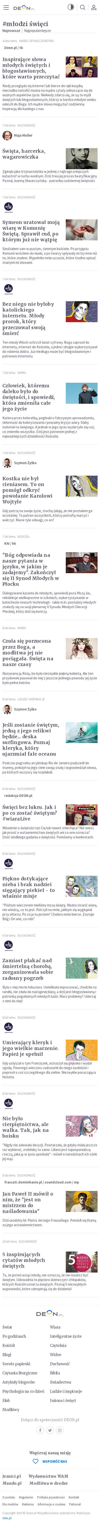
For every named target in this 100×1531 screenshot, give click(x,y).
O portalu (8, 1497)
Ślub (6, 1400)
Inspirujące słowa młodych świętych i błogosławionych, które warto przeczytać (31, 68)
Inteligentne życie (66, 1336)
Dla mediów (10, 1504)
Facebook (40, 1430)
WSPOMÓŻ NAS (54, 1461)
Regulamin (26, 1497)
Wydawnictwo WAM (48, 1476)
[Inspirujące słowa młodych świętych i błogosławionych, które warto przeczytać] (82, 66)
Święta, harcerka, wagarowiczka (23, 154)
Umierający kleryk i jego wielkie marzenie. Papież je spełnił (30, 1048)
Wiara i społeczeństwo (36, 41)
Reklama (28, 1504)
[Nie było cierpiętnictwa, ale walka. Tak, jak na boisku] (82, 1126)
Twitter (50, 1430)
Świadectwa (60, 1382)
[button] (71, 7)
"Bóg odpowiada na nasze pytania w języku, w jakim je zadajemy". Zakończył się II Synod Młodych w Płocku (30, 569)
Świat (7, 1327)
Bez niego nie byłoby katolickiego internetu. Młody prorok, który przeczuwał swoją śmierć (28, 318)
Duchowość (26, 125)
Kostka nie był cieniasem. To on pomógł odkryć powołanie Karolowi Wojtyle (27, 490)
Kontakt (74, 1497)
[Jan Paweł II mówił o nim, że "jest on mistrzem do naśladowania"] (82, 1201)
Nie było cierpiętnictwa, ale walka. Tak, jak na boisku (25, 1127)
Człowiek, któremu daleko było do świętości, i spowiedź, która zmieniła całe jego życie (28, 397)
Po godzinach (14, 1336)
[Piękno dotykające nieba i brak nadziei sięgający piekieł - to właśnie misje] (82, 886)
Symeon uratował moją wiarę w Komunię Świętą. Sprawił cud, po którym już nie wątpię (31, 231)
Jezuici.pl (11, 1476)
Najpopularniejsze (37, 30)
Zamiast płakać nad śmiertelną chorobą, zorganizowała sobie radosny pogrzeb (27, 969)
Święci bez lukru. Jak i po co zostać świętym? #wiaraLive (29, 813)
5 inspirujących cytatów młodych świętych (23, 1260)
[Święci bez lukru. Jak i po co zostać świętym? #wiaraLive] (82, 814)
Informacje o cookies (51, 1504)
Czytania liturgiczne (19, 1373)
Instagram (60, 1430)
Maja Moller (23, 135)
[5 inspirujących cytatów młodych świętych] (82, 1262)
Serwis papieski (16, 1364)
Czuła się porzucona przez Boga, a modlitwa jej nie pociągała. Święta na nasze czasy (27, 652)
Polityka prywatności (51, 1497)
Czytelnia (58, 1345)
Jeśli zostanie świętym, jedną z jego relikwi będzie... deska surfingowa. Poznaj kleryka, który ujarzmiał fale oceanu (30, 739)
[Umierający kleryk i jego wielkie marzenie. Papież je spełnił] (82, 1050)
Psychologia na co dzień (23, 1391)
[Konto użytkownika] (94, 7)
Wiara (21, 373)
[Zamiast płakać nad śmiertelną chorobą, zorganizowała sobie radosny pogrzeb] (82, 968)
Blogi (6, 1354)
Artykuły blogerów (18, 1382)
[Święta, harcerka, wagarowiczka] (82, 158)
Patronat (75, 1504)
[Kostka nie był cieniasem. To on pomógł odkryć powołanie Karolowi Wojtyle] (82, 486)
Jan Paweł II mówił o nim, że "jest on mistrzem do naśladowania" (27, 1202)
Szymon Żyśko (25, 462)
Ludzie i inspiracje (31, 699)
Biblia (55, 1373)
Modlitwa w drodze (48, 1483)
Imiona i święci (63, 1400)
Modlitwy (10, 1409)
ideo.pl (6, 1518)
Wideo (55, 1354)
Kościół (23, 537)
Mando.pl (12, 1483)
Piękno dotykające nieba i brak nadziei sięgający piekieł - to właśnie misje (28, 887)
